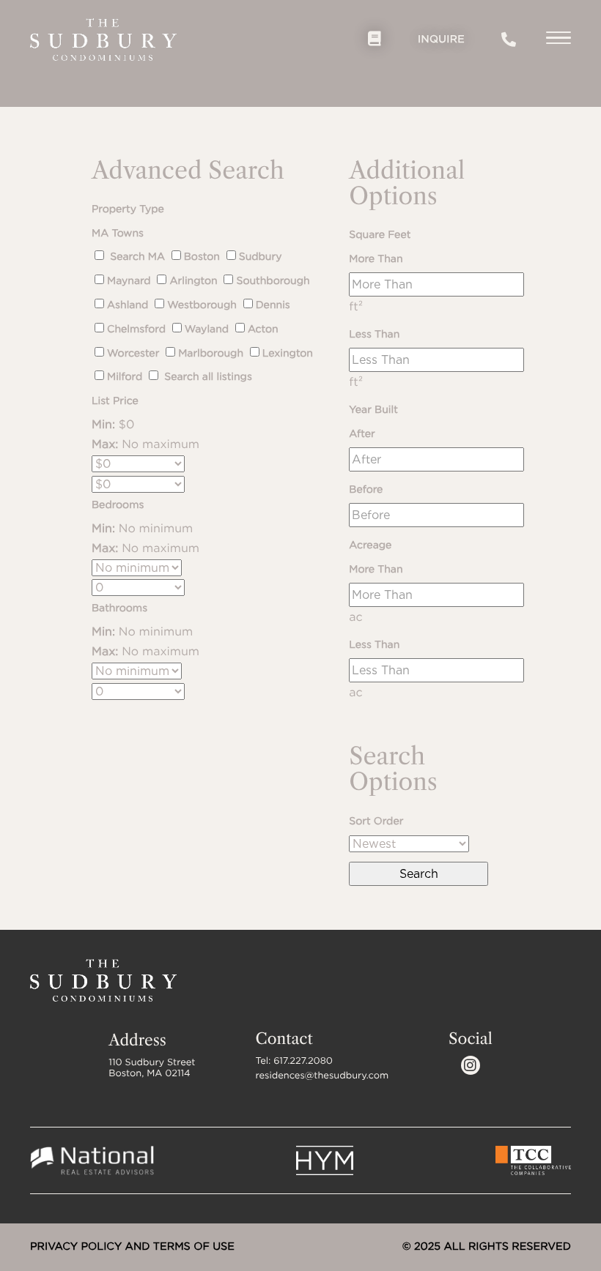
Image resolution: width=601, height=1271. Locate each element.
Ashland (127, 305)
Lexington (287, 353)
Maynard (129, 281)
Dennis (273, 305)
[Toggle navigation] (558, 39)
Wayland (207, 329)
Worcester (133, 353)
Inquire (441, 39)
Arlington (193, 281)
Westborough (202, 305)
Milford (124, 377)
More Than (375, 259)
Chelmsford (136, 329)
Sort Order (376, 821)
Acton (263, 329)
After (362, 434)
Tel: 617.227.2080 (294, 1061)
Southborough (272, 281)
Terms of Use (194, 1246)
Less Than (374, 334)
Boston (202, 257)
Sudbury (260, 257)
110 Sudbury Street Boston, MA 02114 (151, 1068)
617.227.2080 (508, 39)
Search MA (136, 257)
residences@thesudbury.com (322, 1075)
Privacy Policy (76, 1246)
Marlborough (210, 353)
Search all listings (206, 377)
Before (366, 490)
